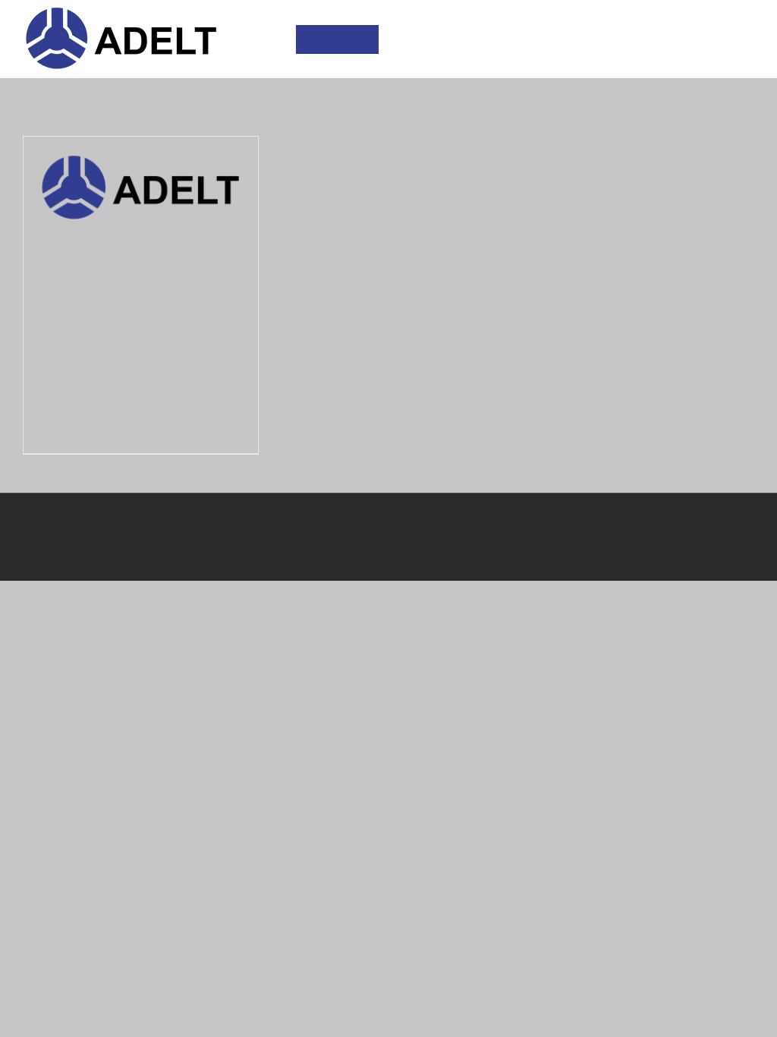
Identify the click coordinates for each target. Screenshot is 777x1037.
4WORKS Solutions (388, 547)
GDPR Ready (408, 520)
